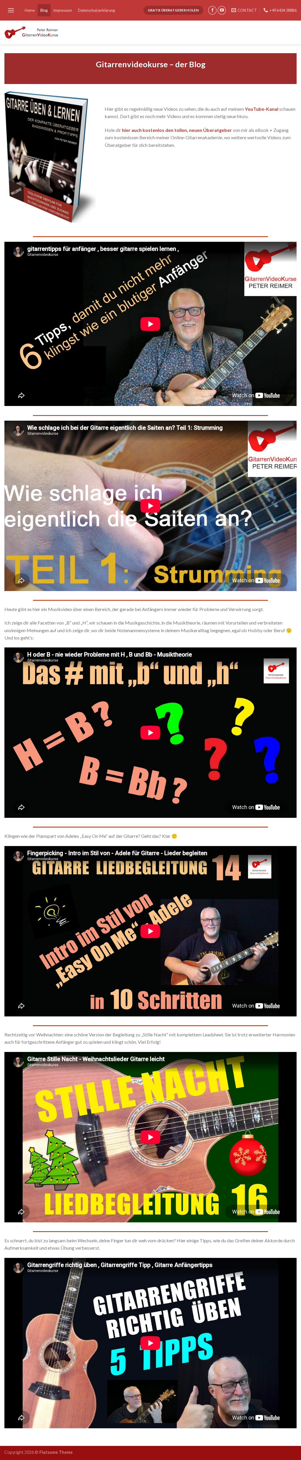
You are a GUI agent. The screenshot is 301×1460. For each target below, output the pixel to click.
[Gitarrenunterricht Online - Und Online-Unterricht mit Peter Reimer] (32, 32)
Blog (44, 10)
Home (30, 10)
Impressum (62, 10)
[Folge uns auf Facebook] (212, 10)
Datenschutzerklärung (96, 10)
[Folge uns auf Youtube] (222, 10)
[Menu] (10, 10)
